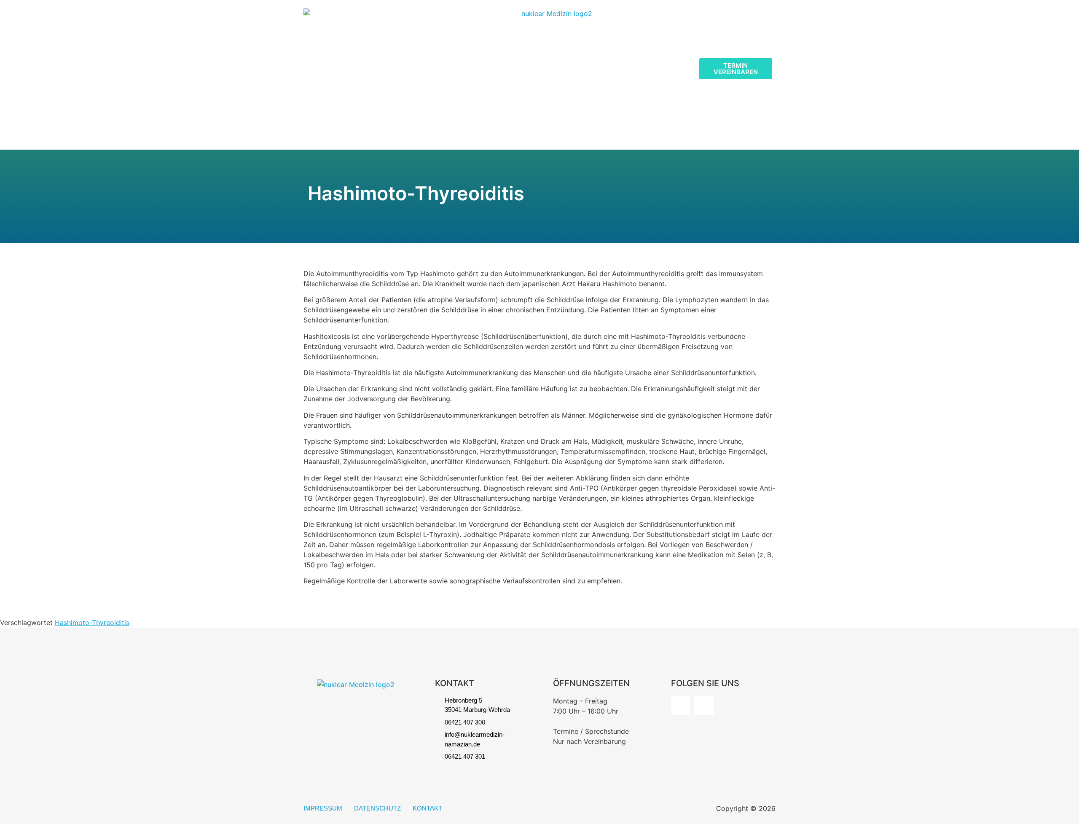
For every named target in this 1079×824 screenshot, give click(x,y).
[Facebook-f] (680, 705)
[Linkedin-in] (704, 705)
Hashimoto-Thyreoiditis (92, 622)
